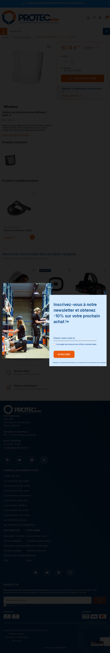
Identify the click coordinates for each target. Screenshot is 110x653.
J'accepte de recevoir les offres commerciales (75, 344)
